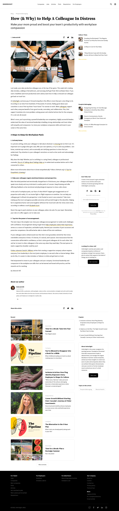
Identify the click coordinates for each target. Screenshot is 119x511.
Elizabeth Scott (34, 205)
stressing (57, 144)
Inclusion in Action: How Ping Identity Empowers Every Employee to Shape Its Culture (92, 323)
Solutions (39, 478)
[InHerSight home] (7, 4)
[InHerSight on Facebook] (94, 507)
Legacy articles (91, 494)
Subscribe (93, 205)
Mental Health (100, 389)
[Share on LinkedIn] (72, 37)
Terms (100, 212)
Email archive (91, 499)
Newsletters (67, 4)
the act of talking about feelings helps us (31, 162)
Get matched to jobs (17, 490)
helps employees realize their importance (59, 225)
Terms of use (91, 488)
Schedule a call (66, 480)
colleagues (63, 107)
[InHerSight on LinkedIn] (102, 507)
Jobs (47, 4)
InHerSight (16, 101)
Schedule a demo (41, 480)
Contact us (90, 483)
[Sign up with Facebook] (87, 191)
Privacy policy (91, 485)
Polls (59, 4)
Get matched (93, 262)
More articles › (83, 59)
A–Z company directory (94, 496)
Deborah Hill (16, 37)
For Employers (77, 4)
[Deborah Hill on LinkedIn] (17, 299)
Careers (89, 480)
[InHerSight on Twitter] (98, 507)
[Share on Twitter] (68, 37)
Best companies (15, 483)
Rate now (93, 375)
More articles (42, 464)
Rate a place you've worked (19, 493)
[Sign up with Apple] (100, 191)
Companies (41, 4)
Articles (53, 4)
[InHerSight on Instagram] (106, 507)
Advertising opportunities (69, 478)
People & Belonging (86, 389)
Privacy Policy (93, 214)
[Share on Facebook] (64, 37)
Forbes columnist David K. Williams (22, 250)
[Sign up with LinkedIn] (91, 191)
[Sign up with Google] (95, 191)
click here (98, 210)
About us (89, 478)
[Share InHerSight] (89, 507)
